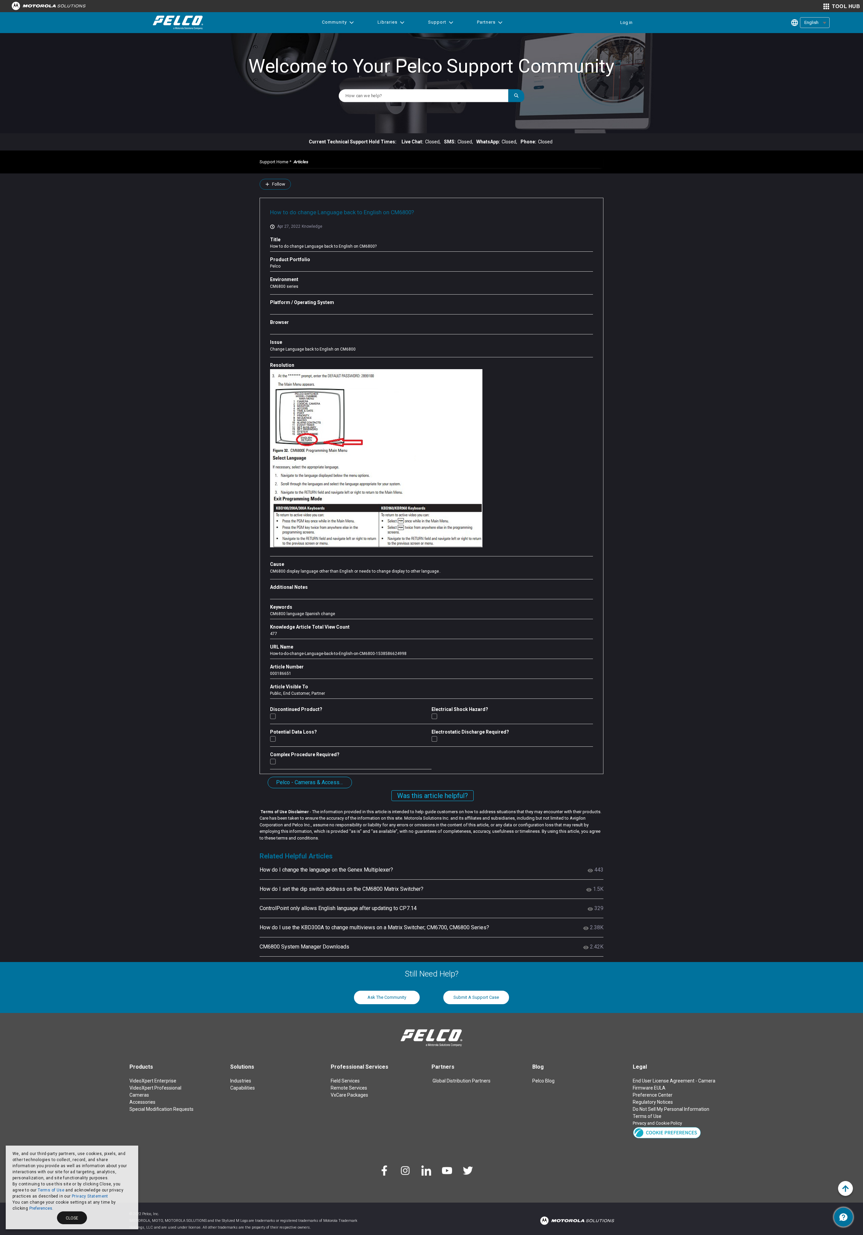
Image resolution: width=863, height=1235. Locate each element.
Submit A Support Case (476, 997)
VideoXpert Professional (155, 1088)
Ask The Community (386, 997)
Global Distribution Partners (461, 1080)
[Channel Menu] (843, 1217)
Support (437, 22)
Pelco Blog (543, 1080)
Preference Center (653, 1095)
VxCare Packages (349, 1095)
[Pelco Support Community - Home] (178, 23)
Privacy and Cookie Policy (657, 1123)
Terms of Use (51, 1190)
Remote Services (349, 1088)
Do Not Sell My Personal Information (671, 1109)
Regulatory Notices (653, 1102)
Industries (240, 1080)
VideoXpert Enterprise (152, 1080)
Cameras (139, 1095)
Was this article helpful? (432, 796)
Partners (486, 22)
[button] (667, 1132)
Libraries (387, 22)
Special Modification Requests (161, 1109)
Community (334, 22)
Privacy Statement (90, 1196)
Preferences (40, 1208)
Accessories (142, 1102)
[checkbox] (273, 716)
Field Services (345, 1080)
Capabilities (242, 1088)
